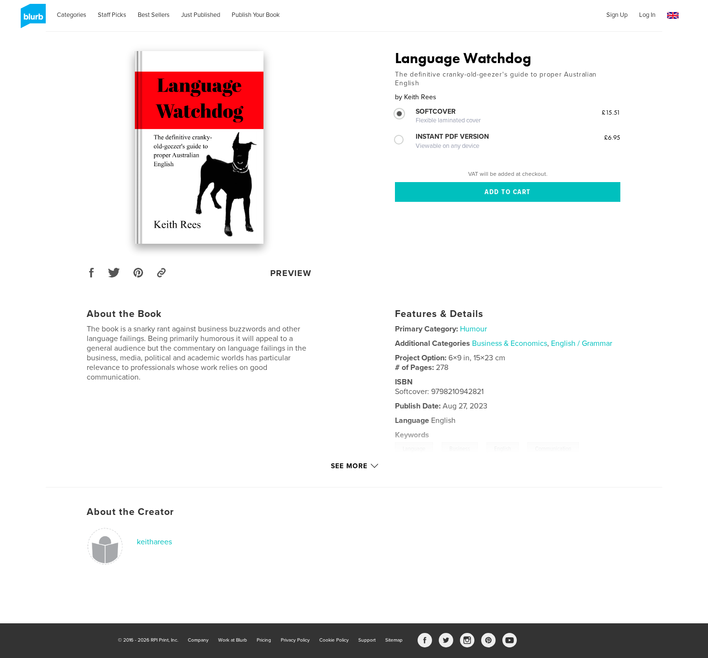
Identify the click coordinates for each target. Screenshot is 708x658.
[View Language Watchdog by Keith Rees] (199, 147)
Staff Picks (112, 15)
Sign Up (617, 15)
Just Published (200, 15)
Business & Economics (509, 343)
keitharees (154, 542)
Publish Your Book (256, 15)
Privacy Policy (295, 640)
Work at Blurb (232, 640)
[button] (673, 16)
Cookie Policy (334, 640)
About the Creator (130, 512)
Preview (291, 273)
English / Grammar (581, 343)
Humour (473, 329)
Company (198, 640)
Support (367, 640)
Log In (647, 15)
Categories (71, 15)
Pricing (264, 640)
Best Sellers (154, 15)
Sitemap (394, 640)
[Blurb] (31, 19)
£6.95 (612, 137)
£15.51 (611, 112)
